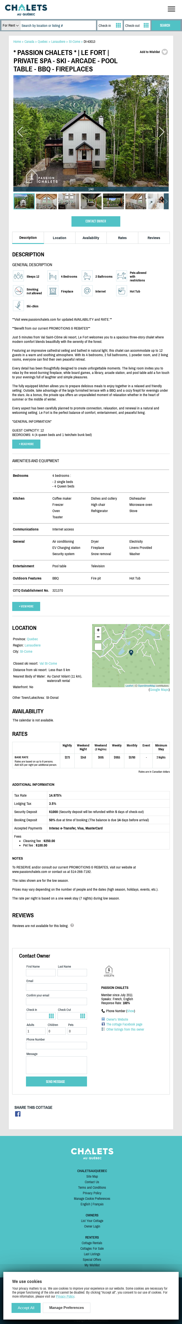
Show (130, 1011)
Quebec (32, 639)
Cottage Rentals (92, 1243)
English (85, 1204)
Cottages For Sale (92, 1248)
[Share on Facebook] (18, 1115)
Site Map (92, 1176)
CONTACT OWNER (95, 221)
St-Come (26, 651)
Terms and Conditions (92, 1187)
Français (98, 1204)
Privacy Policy (92, 1193)
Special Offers (92, 1259)
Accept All (26, 1308)
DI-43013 (89, 41)
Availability (91, 238)
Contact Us (92, 1182)
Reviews (154, 238)
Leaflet (129, 685)
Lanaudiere (33, 645)
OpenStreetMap (146, 685)
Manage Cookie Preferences (92, 1198)
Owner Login (92, 1226)
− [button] (98, 637)
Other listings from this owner (125, 1029)
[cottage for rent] (26, 14)
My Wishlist (92, 1265)
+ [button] (98, 630)
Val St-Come (48, 663)
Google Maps (159, 689)
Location (59, 238)
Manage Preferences (66, 1308)
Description (28, 237)
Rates (122, 238)
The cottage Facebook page (124, 1024)
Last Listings (92, 1254)
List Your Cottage (92, 1221)
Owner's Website (117, 1019)
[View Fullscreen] (98, 646)
